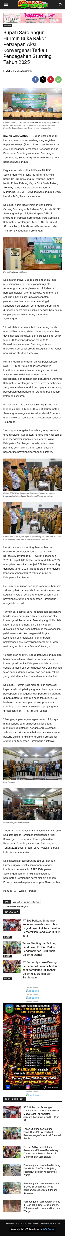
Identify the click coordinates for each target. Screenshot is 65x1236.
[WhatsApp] (58, 79)
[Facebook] (35, 79)
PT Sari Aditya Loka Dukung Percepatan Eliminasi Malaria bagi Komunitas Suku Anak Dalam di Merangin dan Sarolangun (40, 970)
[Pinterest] (50, 79)
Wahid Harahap (14, 71)
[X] (43, 79)
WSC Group (48, 1229)
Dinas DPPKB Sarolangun (16, 906)
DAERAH (7, 25)
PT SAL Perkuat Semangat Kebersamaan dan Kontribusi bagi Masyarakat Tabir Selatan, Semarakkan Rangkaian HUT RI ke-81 (41, 928)
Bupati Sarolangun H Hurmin (26, 902)
